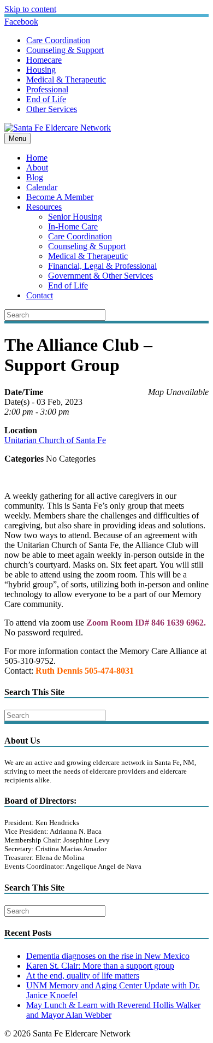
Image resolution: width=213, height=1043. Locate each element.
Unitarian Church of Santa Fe (55, 440)
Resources (44, 206)
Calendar (41, 187)
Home (37, 157)
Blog (34, 177)
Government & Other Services (100, 275)
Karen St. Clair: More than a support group (100, 965)
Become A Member (59, 197)
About (37, 167)
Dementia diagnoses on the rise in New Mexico (108, 955)
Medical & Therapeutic (66, 79)
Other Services (51, 109)
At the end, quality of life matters (82, 975)
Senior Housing (75, 216)
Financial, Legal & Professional (102, 265)
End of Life (46, 99)
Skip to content (30, 9)
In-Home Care (73, 226)
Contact (39, 295)
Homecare (44, 59)
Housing (41, 69)
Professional (47, 89)
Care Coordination (58, 40)
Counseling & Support (65, 50)
